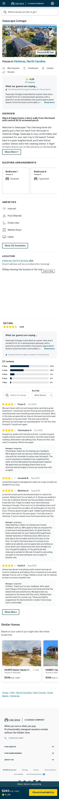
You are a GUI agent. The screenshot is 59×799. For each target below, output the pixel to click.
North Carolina (36, 61)
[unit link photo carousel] (21, 653)
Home (5, 693)
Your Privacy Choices (34, 774)
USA (12, 693)
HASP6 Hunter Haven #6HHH (18, 670)
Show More (11, 612)
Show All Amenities (15, 245)
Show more (11, 152)
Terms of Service (50, 770)
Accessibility (18, 774)
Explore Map (48, 271)
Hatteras (20, 61)
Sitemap (25, 770)
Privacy (36, 770)
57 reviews (30, 82)
